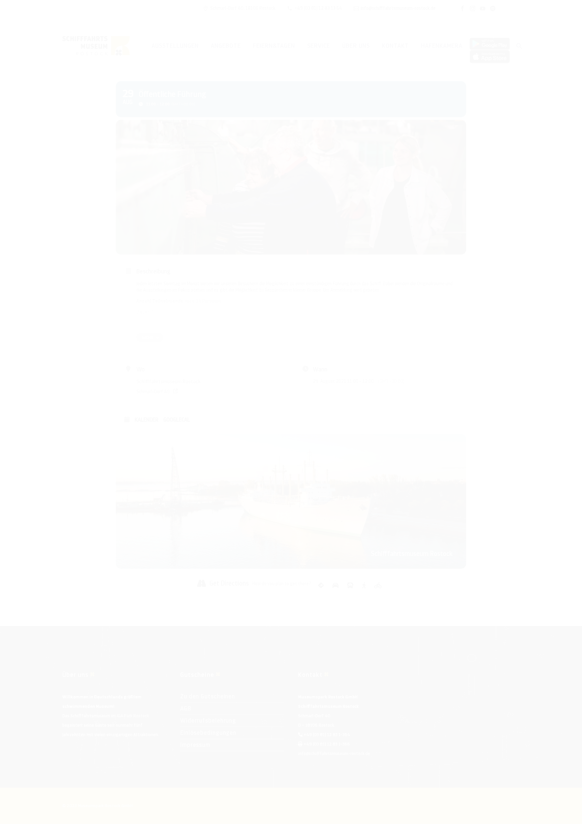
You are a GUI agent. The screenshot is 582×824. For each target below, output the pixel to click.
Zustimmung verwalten (12, 812)
